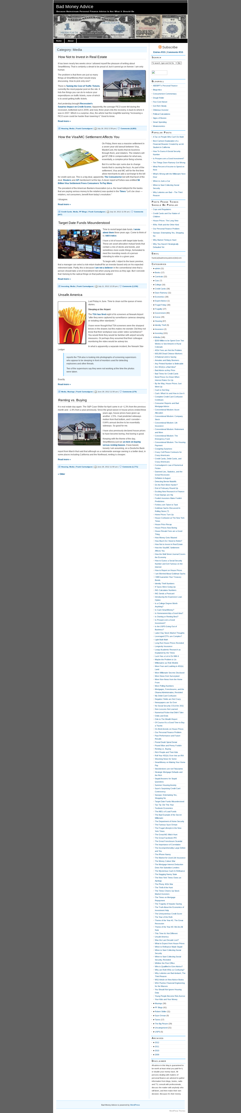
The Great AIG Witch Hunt (166, 834)
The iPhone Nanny (163, 854)
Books (157, 272)
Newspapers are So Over (166, 702)
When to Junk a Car (161, 181)
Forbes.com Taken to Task (166, 505)
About (71, 41)
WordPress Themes (177, 1111)
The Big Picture (161, 1024)
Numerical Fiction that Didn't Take (169, 712)
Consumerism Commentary (165, 94)
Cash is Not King (162, 390)
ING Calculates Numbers (165, 590)
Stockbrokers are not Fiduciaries (169, 769)
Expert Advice (161, 301)
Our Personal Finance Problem (166, 229)
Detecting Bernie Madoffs (165, 481)
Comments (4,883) (128, 128)
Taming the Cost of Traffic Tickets (83, 86)
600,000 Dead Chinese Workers (168, 354)
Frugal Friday (160, 305)
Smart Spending (160, 122)
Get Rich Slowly (160, 106)
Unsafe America (70, 295)
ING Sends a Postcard (164, 593)
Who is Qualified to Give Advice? (169, 966)
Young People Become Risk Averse (170, 996)
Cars (157, 281)
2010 (157, 1050)
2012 (157, 1042)
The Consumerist (113, 177)
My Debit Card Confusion (165, 696)
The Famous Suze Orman (166, 825)
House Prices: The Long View (165, 221)
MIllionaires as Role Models (166, 663)
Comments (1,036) (130, 286)
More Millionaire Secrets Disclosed (169, 673)
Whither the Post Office (165, 963)
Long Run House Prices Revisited (169, 643)
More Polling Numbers (164, 686)
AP (77, 180)
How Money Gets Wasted (166, 538)
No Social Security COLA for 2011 (169, 706)
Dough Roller (158, 98)
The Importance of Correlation (167, 845)
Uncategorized (161, 1028)
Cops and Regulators (162, 209)
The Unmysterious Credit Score (168, 914)
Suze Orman (160, 1015)
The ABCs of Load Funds (165, 811)
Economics (159, 297)
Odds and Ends (161, 716)
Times (123, 191)
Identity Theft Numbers (164, 583)
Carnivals (159, 276)
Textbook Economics (164, 808)
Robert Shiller (160, 1011)
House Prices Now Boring (166, 528)
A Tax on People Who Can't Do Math (168, 137)
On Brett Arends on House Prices (169, 729)
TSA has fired (99, 314)
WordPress (135, 1105)
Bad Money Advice (74, 6)
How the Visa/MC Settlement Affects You (88, 137)
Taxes (157, 1020)
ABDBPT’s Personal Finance (165, 86)
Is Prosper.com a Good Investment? (168, 158)
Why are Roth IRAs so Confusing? (169, 970)
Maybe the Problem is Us (165, 659)
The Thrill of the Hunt (164, 887)
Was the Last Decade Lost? (167, 940)
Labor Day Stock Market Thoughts (170, 633)
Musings (71, 392)
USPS (157, 1032)
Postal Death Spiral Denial (166, 742)
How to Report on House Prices (168, 570)
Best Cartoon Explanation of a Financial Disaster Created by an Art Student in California (168, 144)
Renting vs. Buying (72, 400)
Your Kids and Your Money (166, 999)
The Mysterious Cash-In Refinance (170, 871)
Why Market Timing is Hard (164, 240)
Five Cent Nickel (160, 102)
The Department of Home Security (169, 821)
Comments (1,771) (130, 467)
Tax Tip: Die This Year (164, 805)
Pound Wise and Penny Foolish (168, 745)
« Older (61, 474)
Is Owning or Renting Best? (166, 617)
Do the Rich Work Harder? (166, 485)
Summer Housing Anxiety (165, 785)
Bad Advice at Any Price (165, 370)
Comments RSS (175, 52)
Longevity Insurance (163, 646)
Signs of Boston (159, 118)
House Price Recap (163, 524)
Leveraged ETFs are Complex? (168, 636)
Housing (64, 128)
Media (71, 128)
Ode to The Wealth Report (166, 719)
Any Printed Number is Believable (169, 364)
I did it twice (110, 235)
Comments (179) (130, 392)
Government (160, 313)
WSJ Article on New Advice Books (169, 980)
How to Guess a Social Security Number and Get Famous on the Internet (169, 564)
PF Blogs (83, 212)
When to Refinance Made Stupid (168, 947)
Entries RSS (159, 52)
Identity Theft (160, 325)
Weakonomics (159, 126)
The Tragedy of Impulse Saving (168, 904)
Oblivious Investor (160, 110)
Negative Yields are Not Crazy (168, 699)
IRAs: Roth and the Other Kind (166, 225)
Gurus (157, 317)
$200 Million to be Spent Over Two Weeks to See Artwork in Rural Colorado (169, 344)
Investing (65, 286)
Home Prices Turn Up (164, 514)
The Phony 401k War (164, 884)
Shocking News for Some (166, 759)
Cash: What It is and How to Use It (169, 393)
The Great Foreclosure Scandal (168, 841)
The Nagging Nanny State (166, 874)
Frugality (158, 309)
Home (59, 41)
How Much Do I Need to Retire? (168, 541)
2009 (157, 1055)
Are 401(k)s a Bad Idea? (165, 367)
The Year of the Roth (164, 917)
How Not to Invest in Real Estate (82, 57)
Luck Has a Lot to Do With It (167, 656)
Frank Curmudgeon (84, 128)
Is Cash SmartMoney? (164, 610)
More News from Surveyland (167, 676)
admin (157, 268)
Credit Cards (66, 212)
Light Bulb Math (161, 640)
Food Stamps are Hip (164, 495)
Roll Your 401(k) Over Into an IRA (169, 755)
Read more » (64, 121)
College (158, 285)
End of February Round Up (166, 488)
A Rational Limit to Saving (165, 357)
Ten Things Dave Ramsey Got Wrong (169, 162)
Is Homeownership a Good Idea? (169, 613)
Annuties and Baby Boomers (167, 360)
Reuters (67, 180)
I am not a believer (104, 268)
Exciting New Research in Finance (169, 491)
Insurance (159, 329)
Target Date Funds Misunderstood (84, 223)
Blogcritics (157, 90)
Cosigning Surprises (163, 449)
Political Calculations (161, 114)
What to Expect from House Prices (170, 943)
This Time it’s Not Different (166, 933)
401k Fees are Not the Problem (168, 350)
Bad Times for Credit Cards (166, 374)
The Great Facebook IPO (166, 838)
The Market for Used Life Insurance (170, 858)
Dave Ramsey (161, 293)
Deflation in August (163, 478)
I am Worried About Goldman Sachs (170, 574)
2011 (157, 1046)
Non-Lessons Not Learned (166, 709)
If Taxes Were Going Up (165, 587)
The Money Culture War (165, 861)
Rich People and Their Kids (166, 752)
